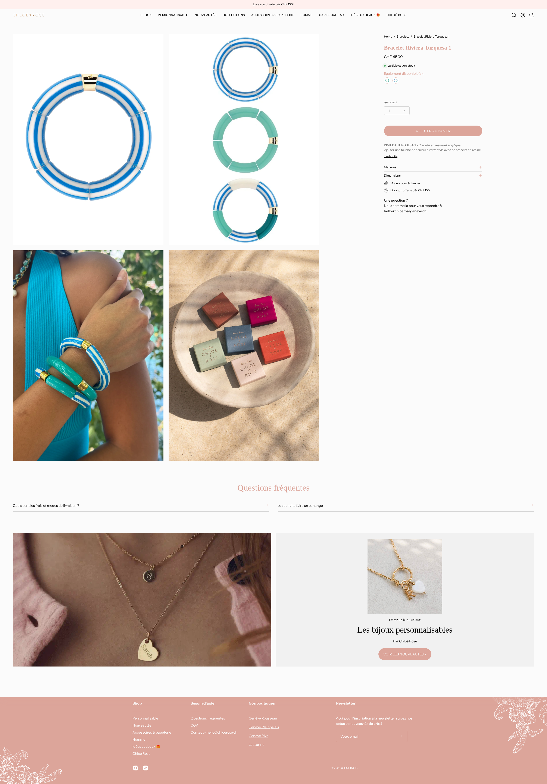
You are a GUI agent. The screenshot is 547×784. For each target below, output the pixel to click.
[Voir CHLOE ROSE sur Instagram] (135, 768)
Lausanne (256, 744)
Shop (137, 703)
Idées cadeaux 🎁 (146, 746)
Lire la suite (390, 156)
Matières (390, 167)
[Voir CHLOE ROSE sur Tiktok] (145, 768)
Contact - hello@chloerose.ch (214, 732)
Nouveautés (141, 725)
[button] (173, 15)
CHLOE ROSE (349, 767)
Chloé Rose (141, 753)
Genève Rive (258, 736)
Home (388, 36)
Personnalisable (145, 718)
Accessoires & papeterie (151, 732)
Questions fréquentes (208, 718)
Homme (138, 739)
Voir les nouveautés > (404, 654)
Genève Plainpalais (264, 727)
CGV (194, 725)
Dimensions (392, 175)
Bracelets (403, 36)
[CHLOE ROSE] (29, 15)
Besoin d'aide (202, 703)
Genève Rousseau (263, 718)
